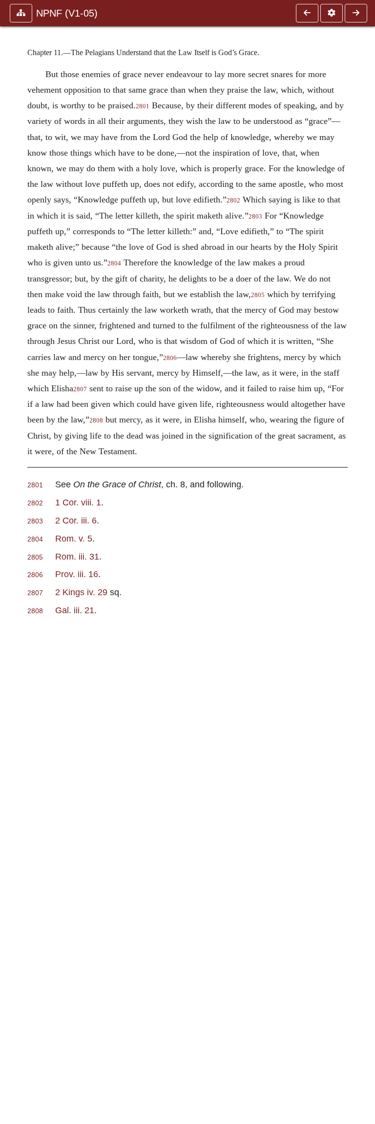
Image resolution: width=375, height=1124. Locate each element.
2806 (170, 358)
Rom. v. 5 (73, 538)
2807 (80, 389)
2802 (233, 200)
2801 (142, 106)
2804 (114, 263)
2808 (96, 420)
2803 (255, 216)
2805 (258, 295)
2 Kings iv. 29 (81, 592)
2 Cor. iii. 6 (76, 520)
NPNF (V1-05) (67, 13)
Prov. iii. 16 (76, 574)
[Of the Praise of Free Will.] (356, 13)
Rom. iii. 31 (77, 556)
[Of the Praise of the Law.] (307, 13)
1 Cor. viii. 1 (78, 502)
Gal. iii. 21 (74, 610)
